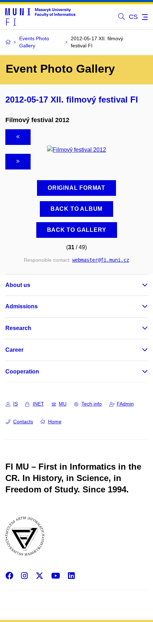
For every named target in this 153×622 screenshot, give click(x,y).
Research (18, 328)
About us (17, 285)
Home (55, 421)
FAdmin (125, 404)
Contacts (23, 421)
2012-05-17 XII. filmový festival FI (71, 99)
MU (63, 404)
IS (15, 404)
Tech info (91, 404)
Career (14, 350)
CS (133, 16)
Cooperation (22, 372)
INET (38, 404)
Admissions (21, 306)
